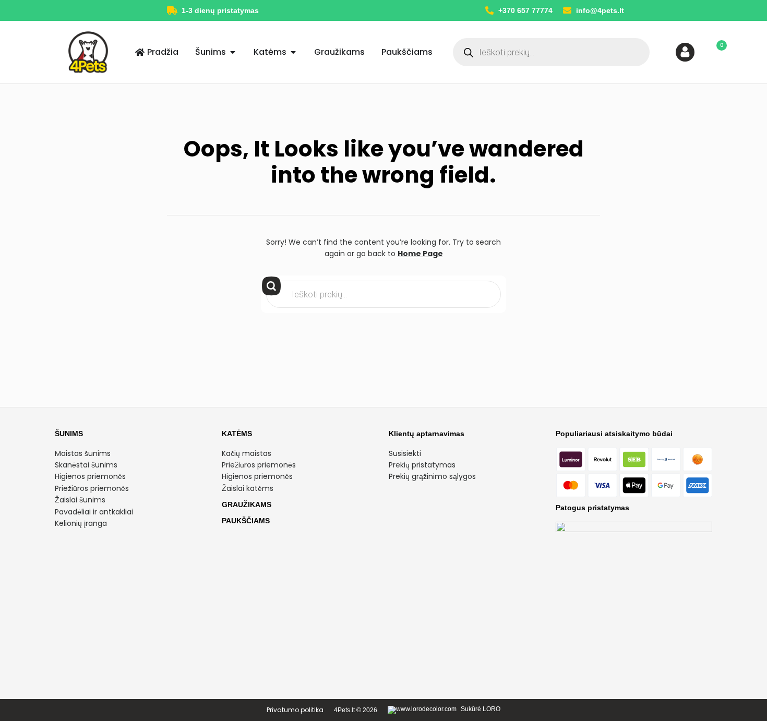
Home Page (420, 253)
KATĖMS (237, 433)
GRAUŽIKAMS (246, 504)
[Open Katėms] (293, 52)
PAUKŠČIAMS (246, 520)
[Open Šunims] (233, 52)
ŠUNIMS (69, 433)
